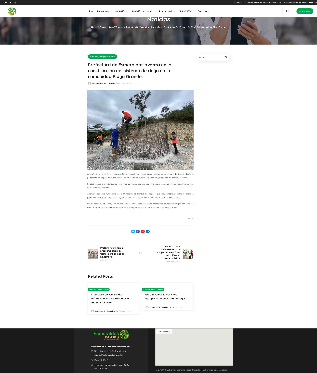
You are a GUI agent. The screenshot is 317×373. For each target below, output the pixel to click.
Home (94, 27)
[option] (113, 298)
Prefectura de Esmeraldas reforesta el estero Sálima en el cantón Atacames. (110, 298)
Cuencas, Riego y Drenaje (111, 27)
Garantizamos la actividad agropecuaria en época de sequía (165, 296)
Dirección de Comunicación (103, 83)
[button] (287, 11)
